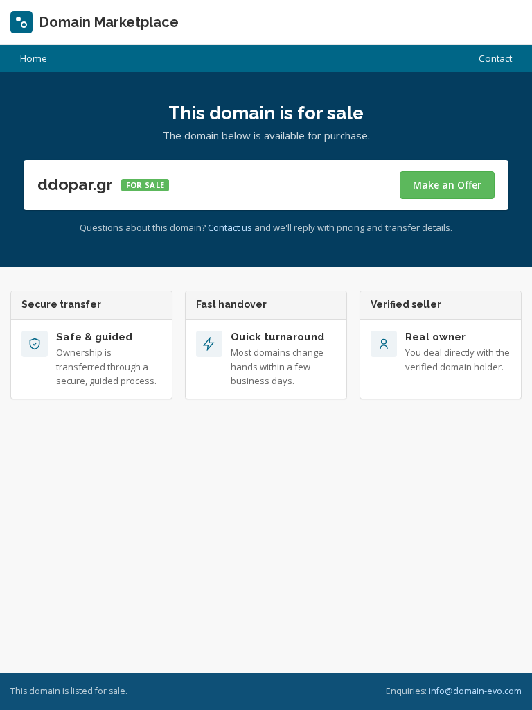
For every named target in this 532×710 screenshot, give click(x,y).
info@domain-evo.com (475, 691)
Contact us (230, 227)
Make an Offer (447, 184)
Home (33, 58)
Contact (495, 58)
